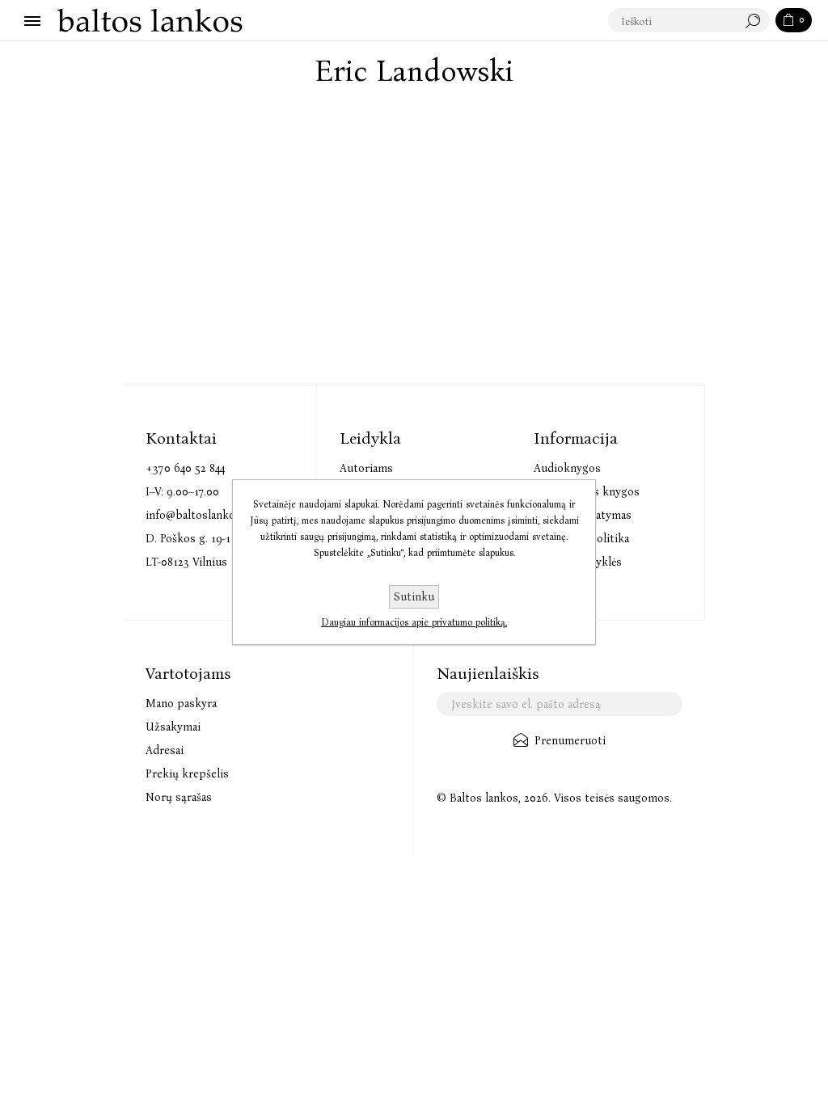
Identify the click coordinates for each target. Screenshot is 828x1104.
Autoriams (366, 468)
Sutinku (414, 597)
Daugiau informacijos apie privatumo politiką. (414, 622)
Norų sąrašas (179, 797)
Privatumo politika (581, 539)
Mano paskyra (181, 703)
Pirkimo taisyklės (578, 562)
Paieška (757, 21)
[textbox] (673, 21)
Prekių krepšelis (187, 774)
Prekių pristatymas (583, 515)
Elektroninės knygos (587, 492)
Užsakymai (173, 727)
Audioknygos (567, 468)
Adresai (165, 750)
